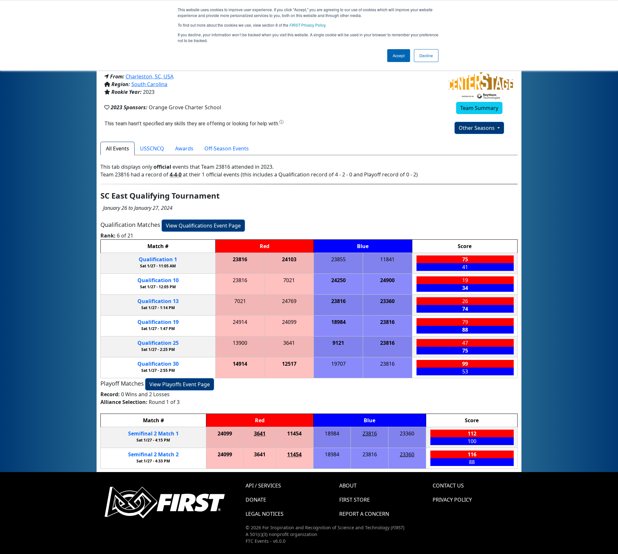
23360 (387, 301)
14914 (240, 363)
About (348, 485)
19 (158, 322)
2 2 (153, 454)
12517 (289, 363)
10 (158, 280)
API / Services (263, 485)
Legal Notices (265, 513)
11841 (387, 259)
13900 (240, 342)
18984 (338, 322)
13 (158, 301)
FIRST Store (354, 499)
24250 (338, 280)
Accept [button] (399, 55)
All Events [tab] (117, 148)
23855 (338, 259)
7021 (289, 280)
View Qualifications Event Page (203, 225)
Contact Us (448, 485)
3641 (289, 342)
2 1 (153, 433)
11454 (294, 433)
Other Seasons (477, 127)
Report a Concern (364, 513)
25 (158, 342)
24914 (240, 322)
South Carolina (149, 84)
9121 (338, 342)
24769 (289, 301)
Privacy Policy (307, 25)
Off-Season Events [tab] (226, 148)
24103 (289, 259)
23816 (240, 259)
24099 (289, 322)
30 (158, 363)
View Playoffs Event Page (179, 384)
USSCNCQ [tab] (152, 148)
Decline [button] (426, 55)
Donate (256, 499)
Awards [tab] (184, 148)
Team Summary (479, 108)
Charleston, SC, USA (149, 76)
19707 (338, 363)
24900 (387, 280)
